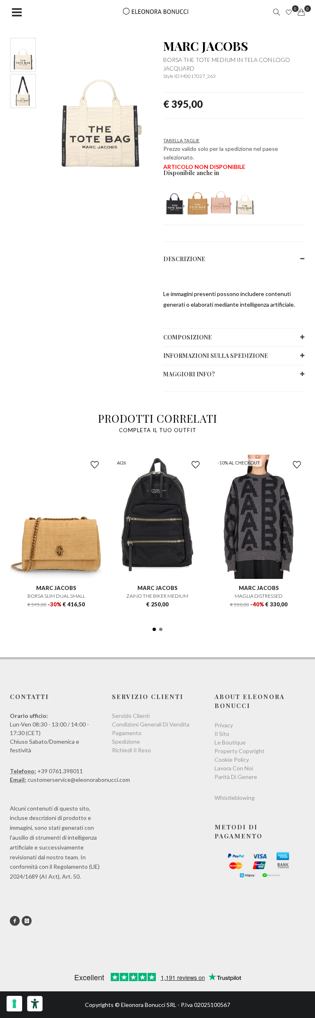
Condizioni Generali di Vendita (150, 724)
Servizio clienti (131, 715)
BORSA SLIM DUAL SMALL (56, 596)
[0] (301, 12)
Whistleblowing (235, 797)
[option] (23, 55)
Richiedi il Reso (131, 750)
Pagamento (127, 732)
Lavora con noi (234, 768)
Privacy (224, 725)
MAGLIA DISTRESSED (259, 596)
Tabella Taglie (181, 140)
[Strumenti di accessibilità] (35, 1003)
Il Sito (222, 733)
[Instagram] (27, 921)
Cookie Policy (232, 759)
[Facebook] (15, 921)
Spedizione (126, 741)
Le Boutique (230, 742)
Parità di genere (236, 776)
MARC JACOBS (205, 46)
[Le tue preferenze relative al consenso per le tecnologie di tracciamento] (14, 1003)
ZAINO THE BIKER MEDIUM (157, 596)
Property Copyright (240, 750)
